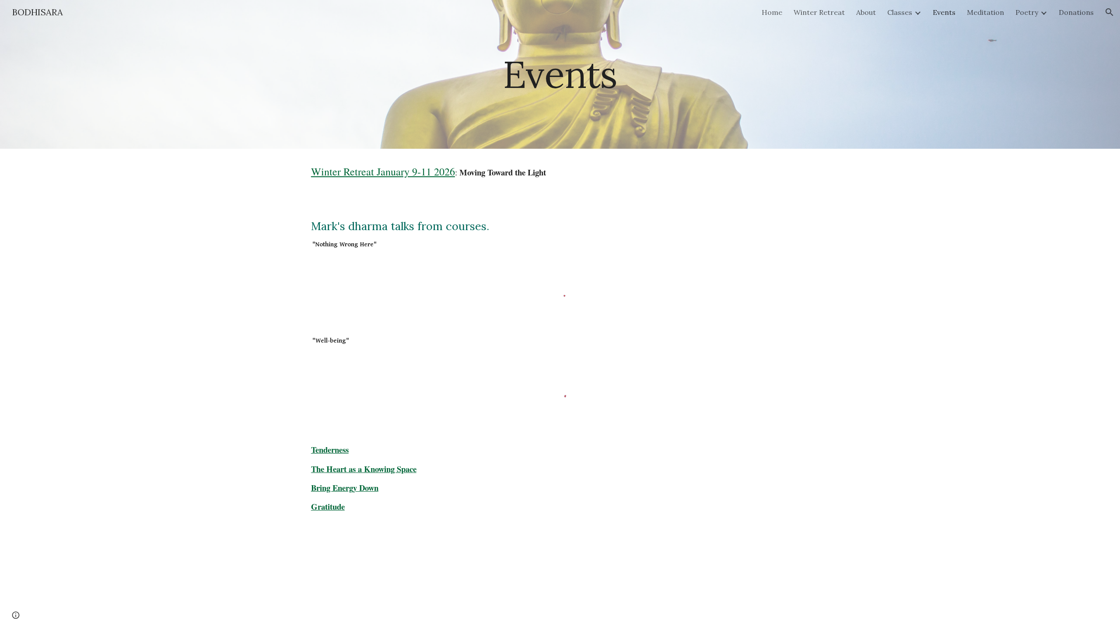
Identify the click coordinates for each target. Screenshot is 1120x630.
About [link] (866, 12)
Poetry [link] (1026, 12)
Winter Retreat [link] (819, 12)
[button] (1109, 12)
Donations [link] (1076, 12)
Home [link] (772, 12)
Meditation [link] (985, 12)
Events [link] (944, 12)
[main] (560, 74)
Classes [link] (899, 12)
